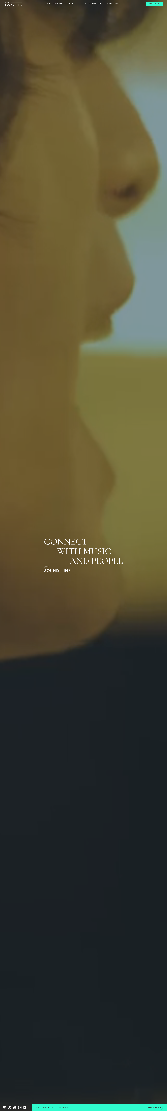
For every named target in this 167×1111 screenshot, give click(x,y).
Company (108, 4)
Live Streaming (90, 4)
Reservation (154, 4)
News (49, 4)
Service (79, 4)
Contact (117, 4)
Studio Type (58, 4)
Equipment (69, 4)
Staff (100, 4)
